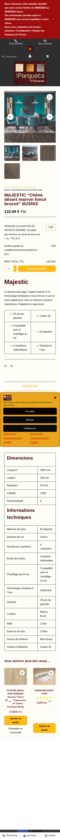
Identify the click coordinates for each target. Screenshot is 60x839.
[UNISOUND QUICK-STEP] (21, 676)
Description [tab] (30, 386)
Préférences (30, 428)
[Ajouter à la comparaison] (11, 366)
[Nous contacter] (45, 40)
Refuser (30, 419)
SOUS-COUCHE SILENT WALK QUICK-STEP (50, 693)
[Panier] (47, 56)
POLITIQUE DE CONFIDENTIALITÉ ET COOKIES (12, 438)
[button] (55, 397)
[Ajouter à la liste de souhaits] (5, 366)
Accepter (30, 411)
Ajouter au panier (37, 268)
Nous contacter (45, 44)
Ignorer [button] (53, 19)
